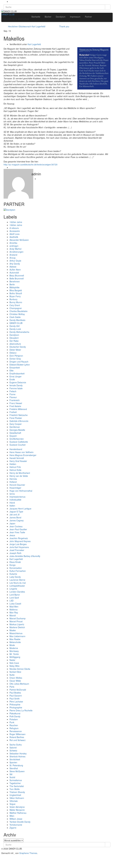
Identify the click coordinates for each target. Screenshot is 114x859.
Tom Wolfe (15, 789)
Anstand (13, 254)
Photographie (16, 707)
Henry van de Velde (19, 475)
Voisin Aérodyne (17, 806)
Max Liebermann (17, 636)
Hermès (13, 478)
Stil (11, 774)
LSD (12, 600)
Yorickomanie (16, 824)
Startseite (35, 16)
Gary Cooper (16, 423)
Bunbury (13, 299)
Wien (12, 815)
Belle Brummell (17, 278)
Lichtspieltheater (17, 585)
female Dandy (16, 385)
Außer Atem (15, 269)
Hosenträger (15, 487)
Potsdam (14, 719)
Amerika (13, 242)
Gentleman (15, 426)
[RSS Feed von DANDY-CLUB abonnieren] (10, 1)
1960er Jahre (16, 225)
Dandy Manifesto (17, 320)
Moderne (14, 648)
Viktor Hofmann (17, 798)
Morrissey (14, 651)
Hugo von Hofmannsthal (21, 490)
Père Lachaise (16, 701)
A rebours (14, 228)
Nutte (12, 674)
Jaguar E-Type (16, 511)
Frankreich (15, 400)
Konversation (16, 567)
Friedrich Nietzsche (19, 415)
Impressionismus (17, 496)
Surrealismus (16, 780)
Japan (12, 523)
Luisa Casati (15, 603)
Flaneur (13, 397)
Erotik (12, 379)
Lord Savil (14, 597)
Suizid (12, 777)
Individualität (15, 499)
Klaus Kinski (15, 561)
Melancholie (15, 642)
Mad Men (14, 606)
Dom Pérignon (16, 355)
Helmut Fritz (15, 466)
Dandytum (60, 16)
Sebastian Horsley (18, 753)
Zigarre (13, 827)
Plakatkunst (15, 713)
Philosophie (15, 704)
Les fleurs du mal (18, 582)
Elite (12, 370)
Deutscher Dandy (18, 346)
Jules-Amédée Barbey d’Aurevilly (25, 556)
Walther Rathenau (18, 812)
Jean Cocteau (16, 526)
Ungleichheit (15, 795)
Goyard (13, 435)
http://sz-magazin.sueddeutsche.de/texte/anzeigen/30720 (30, 164)
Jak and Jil (14, 514)
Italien (12, 505)
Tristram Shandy (17, 792)
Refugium (14, 728)
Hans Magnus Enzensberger (23, 455)
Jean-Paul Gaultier (18, 529)
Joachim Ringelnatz (19, 538)
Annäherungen (16, 251)
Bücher (48, 16)
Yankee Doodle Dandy (20, 821)
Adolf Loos (14, 233)
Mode (12, 645)
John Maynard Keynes (20, 541)
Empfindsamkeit (17, 373)
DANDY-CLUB (7, 14)
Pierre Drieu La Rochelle (21, 710)
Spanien (13, 762)
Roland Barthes (17, 737)
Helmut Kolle (15, 469)
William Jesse (16, 818)
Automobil (14, 272)
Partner (88, 16)
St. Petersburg (16, 765)
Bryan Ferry (15, 296)
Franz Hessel (16, 403)
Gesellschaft (15, 432)
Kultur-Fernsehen (18, 570)
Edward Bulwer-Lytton (20, 364)
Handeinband (16, 449)
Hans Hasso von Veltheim (22, 452)
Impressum (75, 16)
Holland (13, 481)
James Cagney (17, 520)
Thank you (64, 26)
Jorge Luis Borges (18, 544)
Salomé (13, 747)
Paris (12, 686)
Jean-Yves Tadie (17, 532)
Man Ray (14, 612)
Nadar (12, 659)
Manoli (13, 615)
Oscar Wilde (15, 680)
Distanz (13, 352)
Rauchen (14, 725)
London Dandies (17, 591)
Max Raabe (15, 639)
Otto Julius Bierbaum (19, 683)
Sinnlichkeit (15, 759)
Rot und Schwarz (18, 740)
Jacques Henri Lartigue (20, 508)
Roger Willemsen (18, 734)
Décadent (14, 337)
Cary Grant (15, 305)
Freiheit (13, 412)
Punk (12, 722)
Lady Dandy (15, 576)
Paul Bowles (15, 692)
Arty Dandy (15, 263)
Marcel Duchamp (18, 618)
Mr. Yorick (14, 654)
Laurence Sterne (17, 579)
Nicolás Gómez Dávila (20, 668)
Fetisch (13, 391)
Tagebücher (15, 783)
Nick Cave (14, 662)
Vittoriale (14, 800)
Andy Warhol (15, 248)
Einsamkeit (15, 367)
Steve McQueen (17, 771)
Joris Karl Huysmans (19, 547)
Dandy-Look (15, 328)
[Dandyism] (9, 209)
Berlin (12, 284)
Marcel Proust (16, 621)
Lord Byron (15, 594)
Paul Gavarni (16, 695)
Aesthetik (14, 236)
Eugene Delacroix (18, 382)
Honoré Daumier (17, 484)
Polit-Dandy (15, 716)
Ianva (12, 493)
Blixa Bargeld (16, 290)
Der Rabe (14, 340)
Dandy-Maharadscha (19, 331)
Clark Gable (15, 317)
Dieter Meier (15, 349)
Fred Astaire (15, 406)
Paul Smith (15, 698)
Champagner (16, 308)
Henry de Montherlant (20, 472)
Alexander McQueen (19, 239)
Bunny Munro (16, 302)
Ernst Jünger (16, 376)
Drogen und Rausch (19, 361)
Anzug (12, 257)
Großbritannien (17, 438)
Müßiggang (15, 656)
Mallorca (14, 609)
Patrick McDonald (18, 689)
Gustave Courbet (18, 444)
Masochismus (16, 633)
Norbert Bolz (15, 671)
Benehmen (15, 281)
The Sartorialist (17, 786)
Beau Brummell (17, 275)
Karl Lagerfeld (34, 44)
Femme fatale (16, 388)
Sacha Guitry (16, 744)
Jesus (12, 535)
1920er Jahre (16, 222)
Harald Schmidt (17, 458)
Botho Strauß (16, 293)
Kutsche (13, 573)
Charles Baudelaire (18, 311)
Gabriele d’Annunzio (19, 420)
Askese (13, 266)
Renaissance (16, 731)
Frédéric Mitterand (18, 409)
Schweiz (13, 750)
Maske (13, 630)
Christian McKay (17, 314)
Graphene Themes (28, 853)
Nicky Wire (14, 665)
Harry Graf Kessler (18, 461)
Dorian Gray (15, 358)
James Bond (15, 517)
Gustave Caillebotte (19, 441)
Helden (13, 464)
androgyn (14, 245)
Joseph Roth (15, 553)
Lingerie (13, 588)
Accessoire (15, 230)
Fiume (12, 394)
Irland (12, 502)
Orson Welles (16, 677)
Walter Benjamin (17, 809)
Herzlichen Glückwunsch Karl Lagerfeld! (26, 26)
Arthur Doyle (15, 260)
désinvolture (15, 343)
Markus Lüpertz (17, 624)
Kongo (13, 564)
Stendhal (14, 768)
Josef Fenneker (17, 550)
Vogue (12, 803)
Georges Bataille (17, 429)
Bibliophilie (14, 287)
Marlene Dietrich (17, 627)
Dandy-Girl (15, 325)
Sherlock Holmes (17, 756)
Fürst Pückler (16, 418)
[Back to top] (1, 857)
